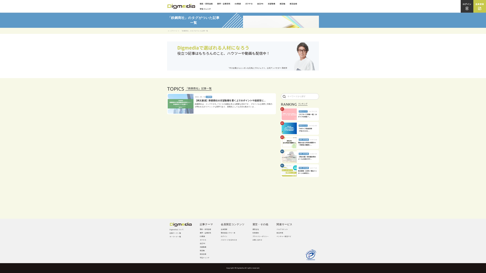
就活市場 (280, 233)
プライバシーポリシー (260, 236)
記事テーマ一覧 (175, 233)
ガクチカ (249, 3)
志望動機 (271, 3)
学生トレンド (205, 9)
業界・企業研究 (223, 3)
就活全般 (293, 3)
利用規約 (255, 233)
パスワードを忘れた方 (229, 240)
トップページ (172, 31)
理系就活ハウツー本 (228, 233)
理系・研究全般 (206, 3)
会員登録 (224, 229)
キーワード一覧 (175, 236)
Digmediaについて (177, 229)
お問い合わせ (257, 240)
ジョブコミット (282, 229)
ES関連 (238, 3)
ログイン (224, 236)
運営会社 (255, 229)
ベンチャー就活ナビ (284, 236)
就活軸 (282, 3)
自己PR (260, 3)
